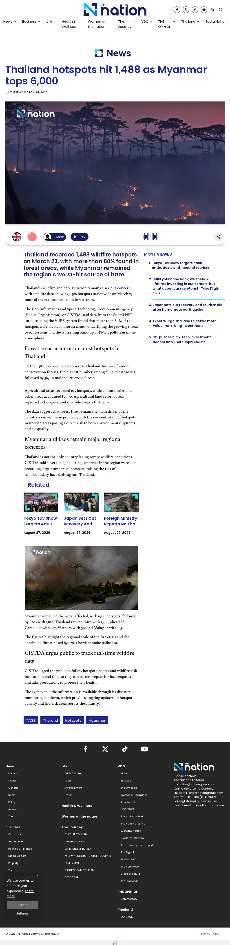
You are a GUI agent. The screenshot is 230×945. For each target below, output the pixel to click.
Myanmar (97, 720)
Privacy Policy (209, 934)
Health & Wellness (69, 24)
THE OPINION (164, 24)
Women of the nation (97, 24)
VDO (144, 21)
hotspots (73, 720)
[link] (41, 517)
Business (29, 21)
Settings (22, 913)
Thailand (188, 21)
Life (49, 21)
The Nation (52, 934)
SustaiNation (216, 21)
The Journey (124, 24)
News (7, 21)
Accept (23, 905)
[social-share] (177, 9)
